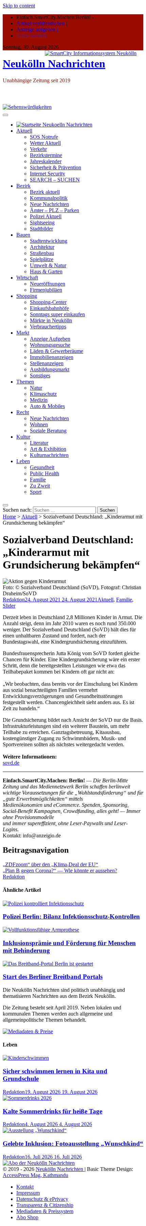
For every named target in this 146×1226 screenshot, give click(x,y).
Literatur (39, 443)
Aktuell (24, 131)
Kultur (23, 437)
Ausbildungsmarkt (49, 369)
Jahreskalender (45, 161)
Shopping (26, 296)
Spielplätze (41, 259)
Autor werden (31, 35)
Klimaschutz (43, 394)
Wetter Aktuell (45, 143)
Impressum (28, 1193)
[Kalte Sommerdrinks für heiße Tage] (27, 1098)
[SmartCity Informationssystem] (90, 53)
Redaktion (14, 599)
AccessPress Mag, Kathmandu (35, 1175)
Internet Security (47, 173)
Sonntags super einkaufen (57, 314)
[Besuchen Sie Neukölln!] (27, 107)
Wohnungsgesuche (50, 345)
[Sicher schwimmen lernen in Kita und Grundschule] (26, 1058)
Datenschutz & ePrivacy (42, 1199)
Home (9, 517)
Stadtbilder (41, 229)
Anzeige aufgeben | (37, 29)
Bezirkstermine (46, 155)
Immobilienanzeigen (51, 357)
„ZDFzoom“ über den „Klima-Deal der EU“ (50, 864)
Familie (38, 479)
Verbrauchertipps (48, 326)
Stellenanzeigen (46, 363)
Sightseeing (42, 222)
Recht (22, 412)
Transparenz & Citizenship (44, 1205)
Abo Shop (27, 1217)
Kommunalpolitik (49, 198)
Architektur (42, 247)
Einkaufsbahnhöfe (49, 308)
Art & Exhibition (48, 449)
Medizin (39, 400)
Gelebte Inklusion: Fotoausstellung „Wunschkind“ (73, 1143)
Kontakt (25, 1187)
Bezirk (23, 186)
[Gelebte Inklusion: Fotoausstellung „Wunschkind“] (35, 1130)
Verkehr (38, 149)
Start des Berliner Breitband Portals (53, 976)
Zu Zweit (40, 486)
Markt (22, 333)
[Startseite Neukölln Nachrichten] (54, 124)
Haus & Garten (46, 271)
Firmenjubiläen (46, 290)
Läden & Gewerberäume (56, 351)
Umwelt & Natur (48, 265)
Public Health (44, 473)
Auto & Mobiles (47, 406)
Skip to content (19, 5)
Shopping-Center (48, 302)
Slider (9, 606)
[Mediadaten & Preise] (28, 1031)
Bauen (23, 235)
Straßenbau (42, 253)
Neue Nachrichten (49, 204)
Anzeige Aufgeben (50, 339)
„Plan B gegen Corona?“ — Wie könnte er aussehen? (60, 870)
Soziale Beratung (48, 430)
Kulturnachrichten (49, 455)
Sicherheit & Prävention (55, 167)
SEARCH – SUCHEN (55, 180)
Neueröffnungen (47, 284)
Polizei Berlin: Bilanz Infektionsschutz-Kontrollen (71, 916)
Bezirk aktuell (45, 192)
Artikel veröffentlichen (40, 23)
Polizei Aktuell (45, 216)
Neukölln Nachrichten (54, 63)
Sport (35, 492)
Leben (23, 461)
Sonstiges (40, 375)
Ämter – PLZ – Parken (54, 210)
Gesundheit (42, 467)
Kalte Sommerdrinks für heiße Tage (52, 1111)
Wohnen (39, 424)
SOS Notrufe (44, 137)
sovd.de (11, 763)
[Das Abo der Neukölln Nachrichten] (39, 1163)
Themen (25, 382)
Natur (36, 388)
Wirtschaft (27, 277)
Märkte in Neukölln (51, 320)
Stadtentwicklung (48, 241)
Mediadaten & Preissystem (44, 1211)
